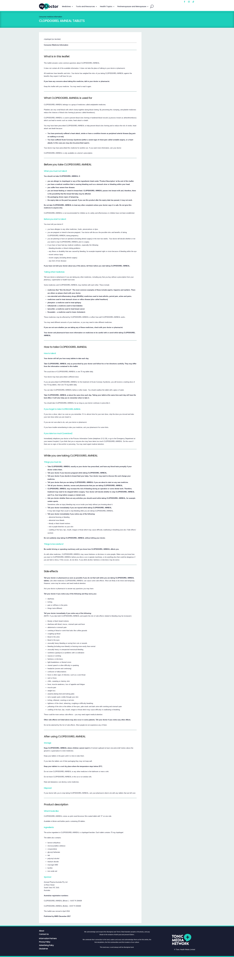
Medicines (66, 6)
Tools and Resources (85, 6)
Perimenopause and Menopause (131, 6)
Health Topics (106, 6)
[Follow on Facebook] (184, 1)
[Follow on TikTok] (193, 1)
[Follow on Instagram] (189, 1)
